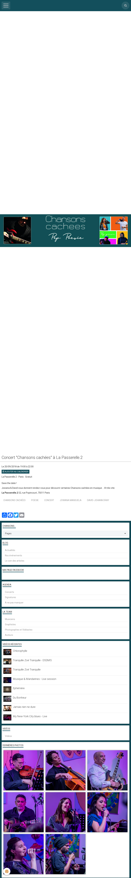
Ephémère (19, 688)
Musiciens (10, 619)
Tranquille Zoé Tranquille (27, 669)
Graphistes (10, 624)
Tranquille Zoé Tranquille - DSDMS (32, 660)
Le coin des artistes (14, 560)
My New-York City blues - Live (30, 716)
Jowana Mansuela (70, 500)
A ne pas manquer (14, 602)
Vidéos (8, 736)
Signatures (10, 597)
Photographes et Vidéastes (18, 629)
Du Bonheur (19, 697)
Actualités (10, 550)
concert (49, 500)
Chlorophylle (20, 650)
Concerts (9, 592)
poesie (35, 500)
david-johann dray (98, 500)
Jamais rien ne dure (24, 706)
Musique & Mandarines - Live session (34, 678)
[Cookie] (6, 871)
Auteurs (9, 635)
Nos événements (13, 555)
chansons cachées (14, 500)
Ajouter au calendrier (16, 472)
